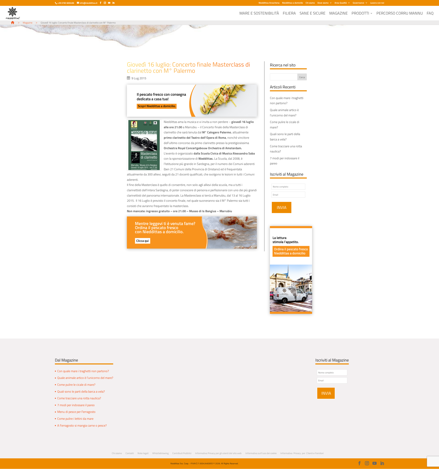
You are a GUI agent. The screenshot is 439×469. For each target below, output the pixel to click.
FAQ (430, 14)
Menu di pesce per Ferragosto (76, 411)
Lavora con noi (377, 3)
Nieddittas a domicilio (292, 3)
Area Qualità (341, 3)
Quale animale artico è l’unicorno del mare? (85, 377)
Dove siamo (323, 3)
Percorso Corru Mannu (399, 14)
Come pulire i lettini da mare (75, 418)
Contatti (130, 453)
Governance (358, 3)
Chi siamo (310, 3)
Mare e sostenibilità (259, 14)
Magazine (338, 14)
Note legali (143, 453)
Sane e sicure (312, 14)
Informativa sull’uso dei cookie (261, 453)
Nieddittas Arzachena (269, 3)
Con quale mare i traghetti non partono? (83, 371)
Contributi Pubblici (181, 453)
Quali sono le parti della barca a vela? (81, 391)
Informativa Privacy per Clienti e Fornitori (302, 453)
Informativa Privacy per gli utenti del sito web (218, 453)
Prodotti (360, 14)
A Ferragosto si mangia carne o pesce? (82, 425)
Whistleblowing (160, 453)
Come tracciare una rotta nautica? (79, 398)
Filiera (289, 14)
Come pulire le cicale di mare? (76, 384)
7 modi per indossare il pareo (76, 405)
